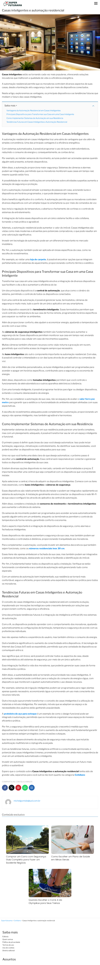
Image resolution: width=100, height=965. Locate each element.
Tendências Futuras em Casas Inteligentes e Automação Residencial (36, 122)
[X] (12, 788)
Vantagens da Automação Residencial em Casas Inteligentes (33, 110)
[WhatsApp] (25, 788)
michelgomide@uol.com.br (27, 800)
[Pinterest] (18, 788)
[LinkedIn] (32, 788)
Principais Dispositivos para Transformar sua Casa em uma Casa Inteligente (40, 114)
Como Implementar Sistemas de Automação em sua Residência (34, 118)
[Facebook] (5, 788)
